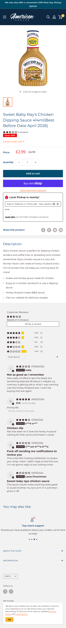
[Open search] (48, 17)
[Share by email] (61, 230)
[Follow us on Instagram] (5, 591)
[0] (60, 17)
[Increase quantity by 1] (35, 162)
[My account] (54, 17)
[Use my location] (57, 204)
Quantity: (8, 162)
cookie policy (21, 614)
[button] (10, 132)
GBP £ (8, 576)
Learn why (10, 217)
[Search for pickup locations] (54, 204)
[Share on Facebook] (43, 230)
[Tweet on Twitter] (55, 230)
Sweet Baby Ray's (13, 141)
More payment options (33, 190)
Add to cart (33, 173)
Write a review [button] (33, 324)
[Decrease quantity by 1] (19, 162)
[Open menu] (4, 17)
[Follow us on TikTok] (11, 591)
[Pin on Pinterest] (49, 230)
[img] (23, 366)
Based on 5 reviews (18, 319)
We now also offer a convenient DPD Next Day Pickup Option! (33, 4)
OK (9, 619)
